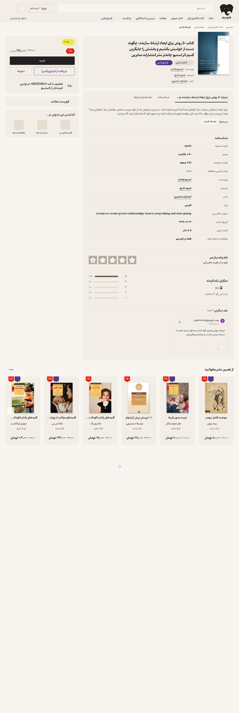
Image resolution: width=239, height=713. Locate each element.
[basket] (21, 8)
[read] (19, 125)
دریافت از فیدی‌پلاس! (54, 71)
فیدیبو (229, 27)
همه (11, 370)
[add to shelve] (65, 125)
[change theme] (10, 8)
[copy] (13, 86)
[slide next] (10, 410)
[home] (226, 11)
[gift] (107, 81)
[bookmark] (99, 81)
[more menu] (90, 81)
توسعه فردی (185, 27)
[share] (116, 81)
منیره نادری (179, 75)
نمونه (21, 71)
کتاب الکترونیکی (215, 27)
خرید (42, 60)
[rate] (132, 260)
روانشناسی (199, 27)
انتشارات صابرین (179, 81)
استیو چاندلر (177, 69)
